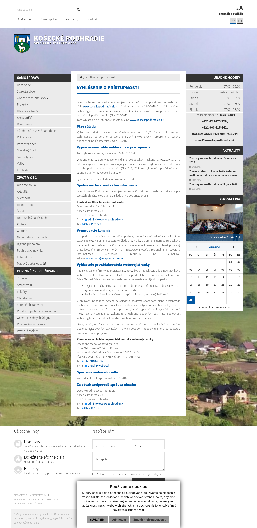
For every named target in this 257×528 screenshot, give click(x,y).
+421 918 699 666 (94, 361)
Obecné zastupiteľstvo (31, 98)
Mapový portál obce (30, 263)
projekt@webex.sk (98, 365)
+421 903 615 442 (214, 127)
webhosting (20, 518)
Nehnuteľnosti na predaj (32, 237)
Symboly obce (26, 157)
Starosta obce (26, 91)
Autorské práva (50, 499)
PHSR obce (24, 137)
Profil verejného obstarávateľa (36, 311)
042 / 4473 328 (92, 224)
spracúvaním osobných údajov (143, 474)
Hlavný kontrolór (27, 111)
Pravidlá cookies (27, 331)
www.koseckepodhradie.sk (99, 106)
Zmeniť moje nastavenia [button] (149, 519)
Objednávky (25, 298)
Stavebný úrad (26, 150)
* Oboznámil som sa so (128, 474)
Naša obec (25, 19)
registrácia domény (62, 518)
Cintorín (22, 231)
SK (233, 21)
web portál (66, 514)
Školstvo (22, 118)
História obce (25, 205)
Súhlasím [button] (97, 519)
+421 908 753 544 (225, 134)
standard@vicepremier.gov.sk (106, 258)
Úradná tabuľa (26, 185)
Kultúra (22, 224)
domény (46, 518)
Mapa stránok (21, 495)
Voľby (20, 163)
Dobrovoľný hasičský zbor (33, 218)
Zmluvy (22, 278)
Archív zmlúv (25, 285)
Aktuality (72, 19)
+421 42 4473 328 (214, 121)
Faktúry (22, 292)
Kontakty (23, 170)
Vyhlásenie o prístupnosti (100, 77)
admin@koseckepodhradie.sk (105, 219)
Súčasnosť (23, 198)
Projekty (22, 104)
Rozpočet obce (26, 144)
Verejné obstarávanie (30, 305)
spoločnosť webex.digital (27, 522)
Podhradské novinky (30, 250)
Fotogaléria (24, 257)
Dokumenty (24, 124)
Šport (20, 211)
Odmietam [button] (119, 519)
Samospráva (49, 19)
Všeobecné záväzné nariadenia (37, 131)
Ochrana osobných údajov (33, 318)
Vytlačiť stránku (38, 495)
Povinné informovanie (31, 324)
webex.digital (34, 518)
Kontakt (92, 19)
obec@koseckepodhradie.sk (215, 140)
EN (240, 21)
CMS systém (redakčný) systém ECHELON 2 (36, 514)
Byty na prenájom (28, 244)
